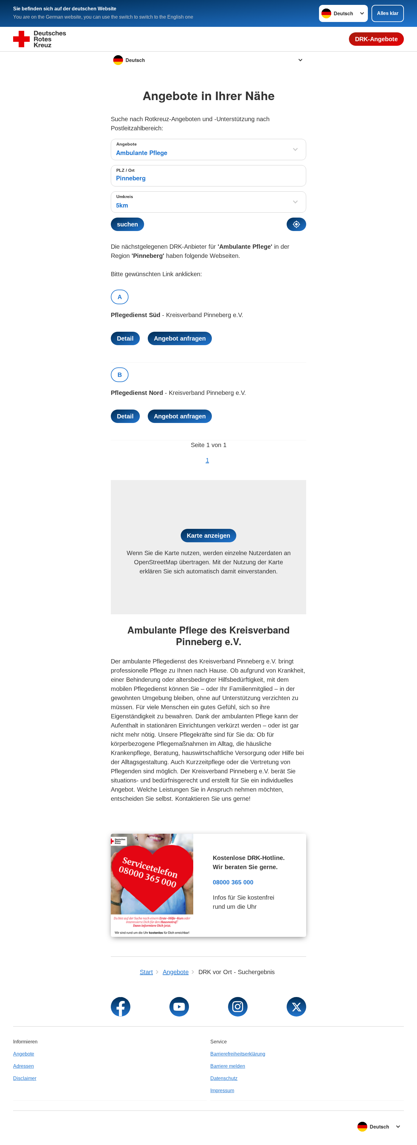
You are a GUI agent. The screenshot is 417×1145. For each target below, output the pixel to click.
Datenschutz (224, 1078)
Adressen (23, 1066)
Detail (125, 338)
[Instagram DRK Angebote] (238, 1007)
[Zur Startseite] (39, 39)
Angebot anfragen (180, 338)
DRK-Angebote (376, 39)
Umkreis (124, 196)
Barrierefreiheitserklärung (237, 1054)
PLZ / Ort (125, 170)
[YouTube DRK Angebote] (179, 1007)
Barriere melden (227, 1066)
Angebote (126, 144)
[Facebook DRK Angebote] (120, 1007)
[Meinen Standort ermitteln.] (296, 224)
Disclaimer (24, 1078)
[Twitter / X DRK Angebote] (296, 1007)
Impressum (222, 1090)
